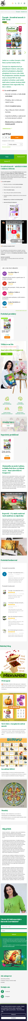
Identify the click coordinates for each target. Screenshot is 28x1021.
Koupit (17, 137)
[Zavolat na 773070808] (15, 3)
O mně (6, 354)
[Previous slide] (1, 328)
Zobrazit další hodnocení (21, 310)
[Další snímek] (25, 52)
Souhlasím (13, 1018)
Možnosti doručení (6, 147)
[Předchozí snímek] (3, 52)
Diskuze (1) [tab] (7, 161)
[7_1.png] (14, 211)
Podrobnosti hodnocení (20, 23)
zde (2, 1011)
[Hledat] (12, 3)
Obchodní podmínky (5, 978)
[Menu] (24, 8)
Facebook (7, 991)
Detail (6, 337)
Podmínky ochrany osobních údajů (8, 980)
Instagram (7, 996)
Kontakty (3, 982)
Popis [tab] (7, 156)
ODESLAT (14, 934)
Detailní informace (6, 128)
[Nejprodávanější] (7, 324)
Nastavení (13, 1014)
